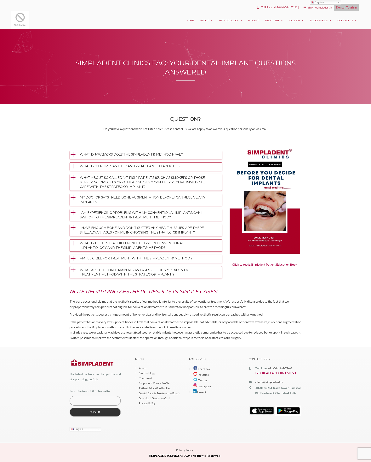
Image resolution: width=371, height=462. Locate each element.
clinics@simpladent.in (320, 7)
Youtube (203, 374)
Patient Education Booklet (155, 388)
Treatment (272, 20)
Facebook (203, 368)
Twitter (202, 380)
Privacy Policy (147, 403)
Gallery (294, 20)
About (204, 20)
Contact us (345, 20)
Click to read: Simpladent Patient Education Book (264, 264)
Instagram (204, 386)
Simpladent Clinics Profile (154, 383)
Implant (253, 20)
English (78, 428)
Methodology (228, 20)
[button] (146, 154)
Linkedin (202, 392)
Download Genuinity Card (154, 398)
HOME (190, 20)
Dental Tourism (346, 7)
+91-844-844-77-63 (280, 368)
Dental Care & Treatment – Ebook (159, 393)
